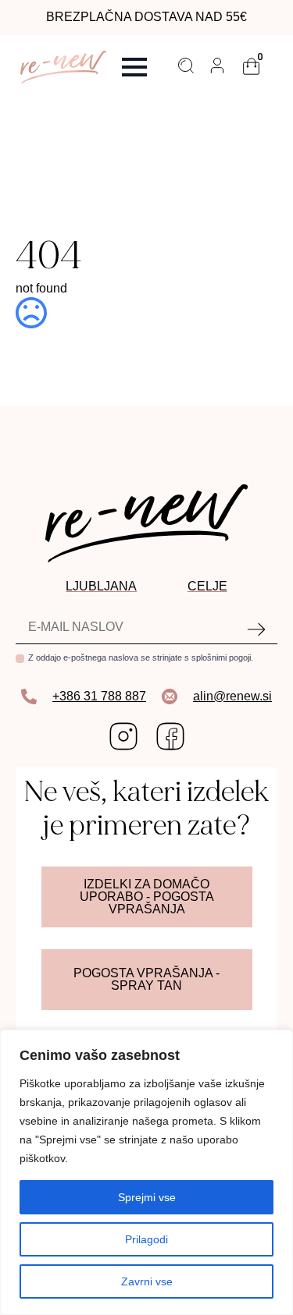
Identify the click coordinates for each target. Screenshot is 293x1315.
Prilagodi (146, 1239)
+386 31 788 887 (99, 696)
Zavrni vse (147, 1281)
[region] (146, 1172)
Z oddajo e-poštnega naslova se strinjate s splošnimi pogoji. (140, 657)
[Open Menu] (134, 67)
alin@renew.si (232, 696)
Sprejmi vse (147, 1197)
